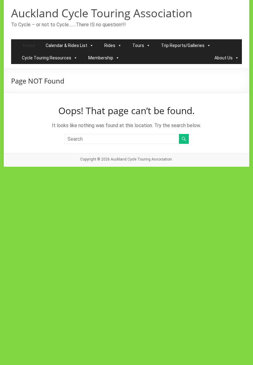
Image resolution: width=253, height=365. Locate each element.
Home (29, 45)
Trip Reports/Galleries (183, 45)
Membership (100, 57)
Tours (138, 45)
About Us (223, 57)
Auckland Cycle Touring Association (101, 13)
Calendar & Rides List (66, 45)
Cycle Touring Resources (46, 57)
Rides (109, 45)
